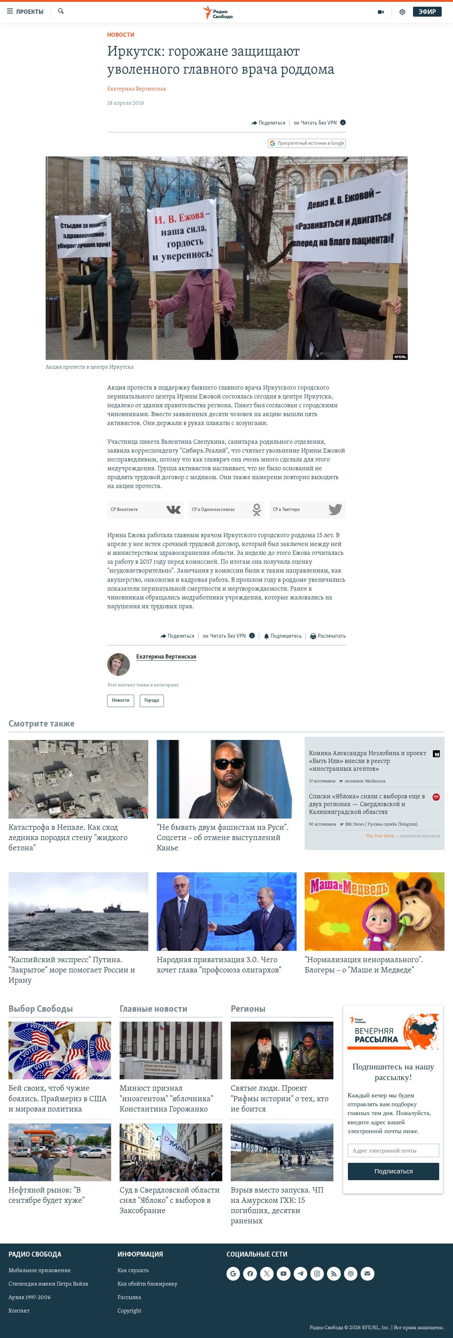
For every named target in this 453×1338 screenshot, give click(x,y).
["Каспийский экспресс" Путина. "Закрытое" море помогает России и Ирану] (78, 911)
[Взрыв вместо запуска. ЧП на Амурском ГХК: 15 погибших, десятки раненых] (282, 1152)
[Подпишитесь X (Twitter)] (267, 1274)
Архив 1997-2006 (29, 1298)
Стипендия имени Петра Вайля (48, 1284)
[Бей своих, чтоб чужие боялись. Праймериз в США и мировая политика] (59, 1050)
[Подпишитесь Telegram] (300, 1274)
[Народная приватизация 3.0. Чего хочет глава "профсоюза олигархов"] (227, 911)
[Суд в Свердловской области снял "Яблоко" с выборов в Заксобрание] (171, 1152)
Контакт (18, 1311)
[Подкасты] (350, 1274)
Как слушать (133, 1271)
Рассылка (129, 1298)
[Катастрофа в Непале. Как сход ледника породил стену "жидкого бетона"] (78, 779)
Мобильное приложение (39, 1271)
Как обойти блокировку (147, 1284)
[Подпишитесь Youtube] (283, 1274)
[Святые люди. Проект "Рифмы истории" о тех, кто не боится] (282, 1050)
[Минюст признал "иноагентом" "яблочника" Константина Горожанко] (171, 1050)
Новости (120, 35)
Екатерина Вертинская (136, 89)
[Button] (269, 123)
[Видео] (381, 12)
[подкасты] (402, 12)
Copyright (129, 1311)
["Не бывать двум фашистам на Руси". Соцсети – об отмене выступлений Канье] (227, 779)
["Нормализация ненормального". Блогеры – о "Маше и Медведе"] (375, 911)
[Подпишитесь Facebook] (250, 1274)
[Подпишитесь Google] (233, 1274)
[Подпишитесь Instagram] (317, 1274)
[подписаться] (367, 1274)
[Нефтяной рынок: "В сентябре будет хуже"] (59, 1152)
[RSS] (333, 1274)
